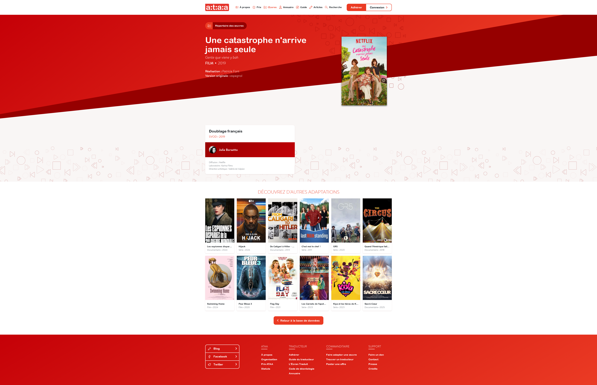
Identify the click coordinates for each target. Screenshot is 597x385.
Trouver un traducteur (340, 359)
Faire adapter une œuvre (341, 354)
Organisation (269, 359)
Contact (373, 359)
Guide (303, 7)
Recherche (335, 7)
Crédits (372, 368)
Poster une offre (336, 364)
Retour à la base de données (300, 320)
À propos (245, 7)
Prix (259, 7)
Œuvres (272, 7)
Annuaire (288, 7)
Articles (318, 7)
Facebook (220, 356)
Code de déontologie (301, 368)
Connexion (377, 7)
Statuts (265, 368)
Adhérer (356, 7)
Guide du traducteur (301, 359)
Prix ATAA (267, 364)
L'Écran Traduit (298, 364)
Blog (216, 348)
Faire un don (376, 354)
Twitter (218, 364)
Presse (372, 364)
